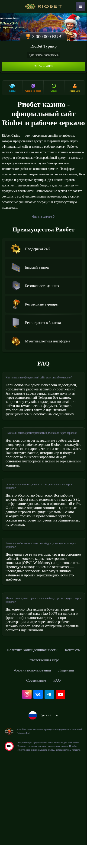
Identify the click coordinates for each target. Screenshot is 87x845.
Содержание (36, 751)
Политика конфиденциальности (43, 721)
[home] (43, 6)
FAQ (59, 751)
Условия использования (31, 741)
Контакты (21, 731)
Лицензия (69, 741)
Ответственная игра (56, 731)
